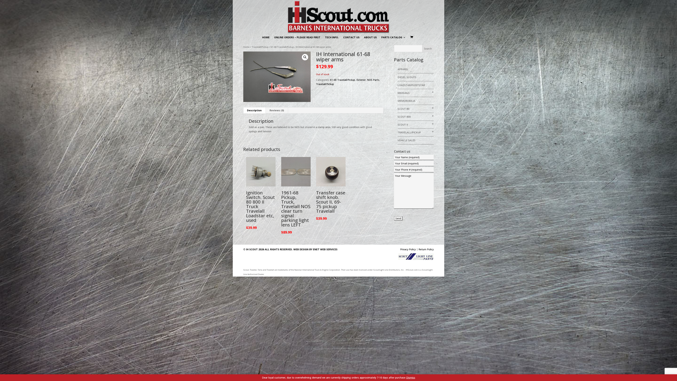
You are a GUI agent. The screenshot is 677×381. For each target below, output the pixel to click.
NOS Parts (373, 79)
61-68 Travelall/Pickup (282, 47)
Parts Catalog (391, 37)
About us (370, 37)
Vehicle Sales (406, 140)
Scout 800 (404, 116)
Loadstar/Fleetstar (411, 85)
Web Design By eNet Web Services (315, 249)
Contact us (351, 37)
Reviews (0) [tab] (277, 110)
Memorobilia (406, 100)
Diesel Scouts (407, 77)
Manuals (404, 93)
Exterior (361, 79)
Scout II (403, 124)
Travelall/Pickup (260, 47)
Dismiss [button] (410, 377)
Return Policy (426, 249)
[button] (305, 57)
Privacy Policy (408, 249)
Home (266, 37)
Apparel (403, 69)
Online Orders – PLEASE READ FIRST (297, 37)
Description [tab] (254, 110)
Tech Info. (332, 37)
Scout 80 (403, 108)
